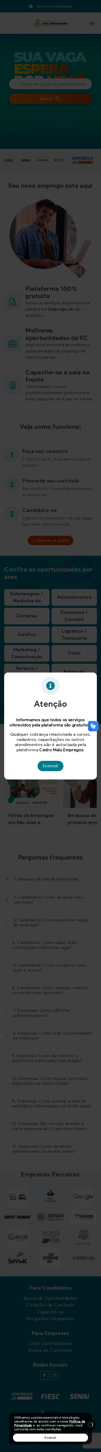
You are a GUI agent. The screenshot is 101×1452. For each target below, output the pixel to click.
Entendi (50, 1438)
